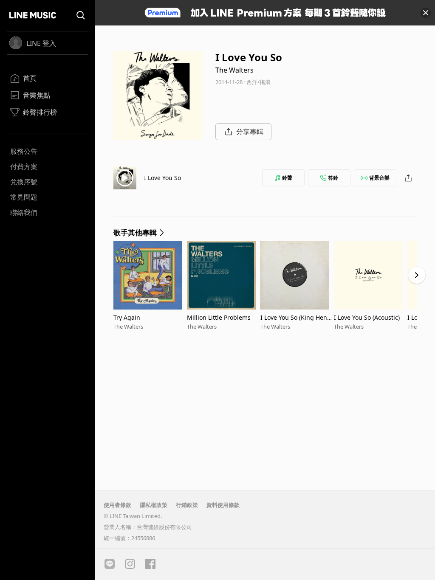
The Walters (234, 70)
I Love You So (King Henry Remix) (296, 317)
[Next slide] (416, 275)
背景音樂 (379, 177)
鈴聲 (287, 177)
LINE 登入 (41, 43)
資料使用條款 (223, 505)
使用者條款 (117, 505)
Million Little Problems (219, 317)
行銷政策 (187, 505)
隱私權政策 (153, 505)
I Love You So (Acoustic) (367, 317)
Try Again (126, 317)
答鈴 (333, 177)
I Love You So (162, 178)
